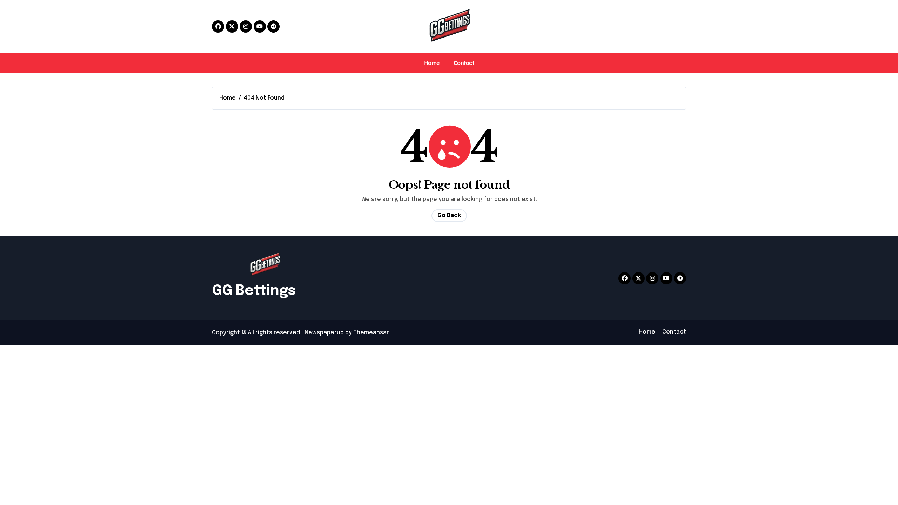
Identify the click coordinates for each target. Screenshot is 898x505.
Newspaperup (324, 333)
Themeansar (371, 333)
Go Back (449, 215)
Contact (464, 62)
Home (432, 62)
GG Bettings (254, 291)
